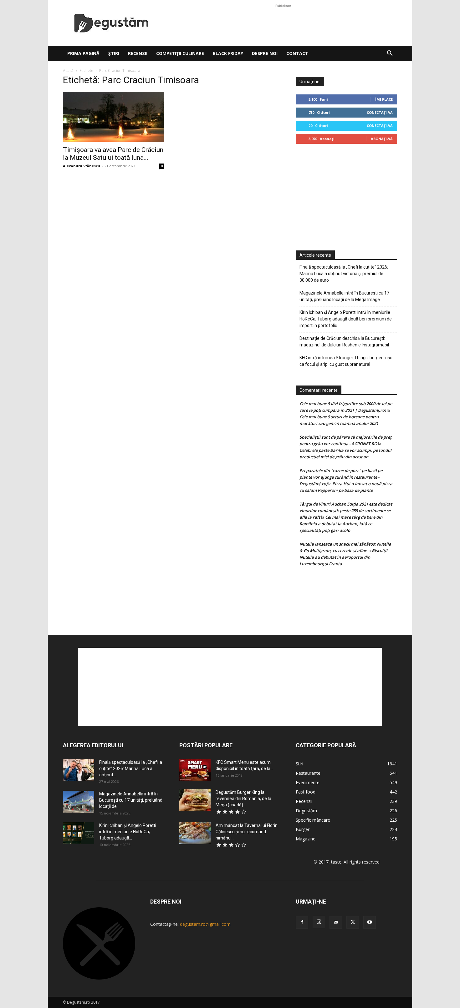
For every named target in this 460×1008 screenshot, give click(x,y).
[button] (389, 54)
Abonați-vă (382, 138)
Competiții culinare (180, 53)
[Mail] (336, 922)
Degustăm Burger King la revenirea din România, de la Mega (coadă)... (243, 798)
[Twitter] (352, 922)
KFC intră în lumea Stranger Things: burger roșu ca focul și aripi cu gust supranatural (345, 361)
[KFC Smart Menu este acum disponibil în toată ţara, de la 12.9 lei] (195, 770)
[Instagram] (319, 922)
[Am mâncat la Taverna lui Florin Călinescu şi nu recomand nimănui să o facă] (195, 833)
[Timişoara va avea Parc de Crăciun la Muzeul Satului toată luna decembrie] (113, 117)
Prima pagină (83, 53)
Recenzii (137, 53)
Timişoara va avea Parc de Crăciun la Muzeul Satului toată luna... (113, 153)
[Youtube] (369, 922)
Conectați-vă (380, 112)
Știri (113, 53)
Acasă (68, 70)
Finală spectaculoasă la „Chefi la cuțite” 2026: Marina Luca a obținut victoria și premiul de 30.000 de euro (343, 274)
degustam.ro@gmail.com (205, 924)
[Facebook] (302, 922)
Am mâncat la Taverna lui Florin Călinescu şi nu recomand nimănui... (247, 831)
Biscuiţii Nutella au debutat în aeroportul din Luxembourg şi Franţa (343, 557)
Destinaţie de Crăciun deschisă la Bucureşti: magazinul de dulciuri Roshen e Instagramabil (344, 341)
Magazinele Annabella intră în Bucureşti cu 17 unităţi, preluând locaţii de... (130, 800)
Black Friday (228, 53)
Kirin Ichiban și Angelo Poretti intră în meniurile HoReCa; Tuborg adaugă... (127, 831)
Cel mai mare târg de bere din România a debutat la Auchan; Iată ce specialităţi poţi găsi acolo (340, 523)
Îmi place (384, 99)
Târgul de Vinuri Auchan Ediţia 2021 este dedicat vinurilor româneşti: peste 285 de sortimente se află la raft (345, 510)
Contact (297, 53)
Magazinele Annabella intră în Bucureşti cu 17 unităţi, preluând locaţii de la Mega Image (344, 296)
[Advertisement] (283, 23)
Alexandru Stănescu (81, 166)
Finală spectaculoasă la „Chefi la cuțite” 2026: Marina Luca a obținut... (130, 768)
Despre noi (265, 53)
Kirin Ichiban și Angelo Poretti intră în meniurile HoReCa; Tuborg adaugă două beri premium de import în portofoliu (345, 319)
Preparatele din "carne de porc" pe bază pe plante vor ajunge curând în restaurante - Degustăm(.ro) (340, 477)
